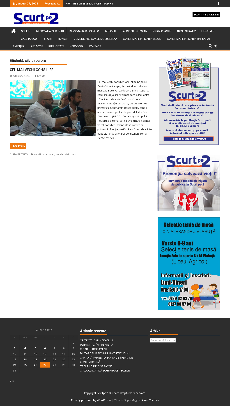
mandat (60, 154)
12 (35, 353)
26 (35, 365)
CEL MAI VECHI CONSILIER (32, 70)
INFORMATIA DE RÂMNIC (84, 31)
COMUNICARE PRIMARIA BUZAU (142, 38)
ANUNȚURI (19, 46)
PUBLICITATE (56, 46)
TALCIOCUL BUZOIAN (134, 31)
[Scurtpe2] (13, 30)
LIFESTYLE (207, 31)
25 (25, 365)
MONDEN (63, 38)
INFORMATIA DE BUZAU (50, 31)
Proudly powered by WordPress (91, 400)
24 (14, 365)
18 (25, 359)
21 (54, 359)
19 (35, 359)
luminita (41, 75)
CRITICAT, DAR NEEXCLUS (96, 340)
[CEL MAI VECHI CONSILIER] (53, 82)
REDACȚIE (37, 46)
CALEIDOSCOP (29, 38)
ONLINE (25, 31)
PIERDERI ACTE (162, 31)
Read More (18, 145)
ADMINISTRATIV (186, 31)
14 (54, 353)
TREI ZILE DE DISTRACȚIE (96, 366)
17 (14, 359)
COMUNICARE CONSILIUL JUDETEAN (96, 38)
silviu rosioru (71, 154)
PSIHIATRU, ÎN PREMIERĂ (81, 3)
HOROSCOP (77, 46)
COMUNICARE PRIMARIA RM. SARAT (188, 38)
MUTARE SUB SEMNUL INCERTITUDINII (105, 353)
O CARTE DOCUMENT (93, 349)
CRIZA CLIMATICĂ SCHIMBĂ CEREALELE (105, 370)
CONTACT (95, 46)
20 (45, 359)
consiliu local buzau (44, 154)
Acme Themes (150, 400)
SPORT (48, 38)
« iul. (12, 381)
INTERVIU (110, 31)
